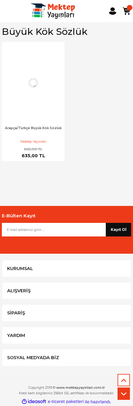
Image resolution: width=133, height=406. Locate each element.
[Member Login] (113, 11)
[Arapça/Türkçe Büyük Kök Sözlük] (33, 82)
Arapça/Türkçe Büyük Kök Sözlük (33, 128)
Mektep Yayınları (33, 142)
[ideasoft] (34, 401)
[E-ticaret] (66, 402)
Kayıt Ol (119, 229)
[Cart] (126, 11)
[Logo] (53, 11)
